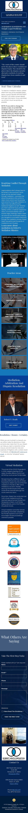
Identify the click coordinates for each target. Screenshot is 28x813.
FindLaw (21, 809)
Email (3, 672)
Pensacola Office (14, 774)
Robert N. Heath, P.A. (13, 804)
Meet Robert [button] (13, 425)
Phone (3, 680)
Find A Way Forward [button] (11, 38)
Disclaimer (4, 708)
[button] (24, 23)
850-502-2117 (5, 23)
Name (3, 664)
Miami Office (14, 784)
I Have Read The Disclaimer (13, 711)
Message (4, 688)
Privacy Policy (17, 807)
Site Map (10, 807)
